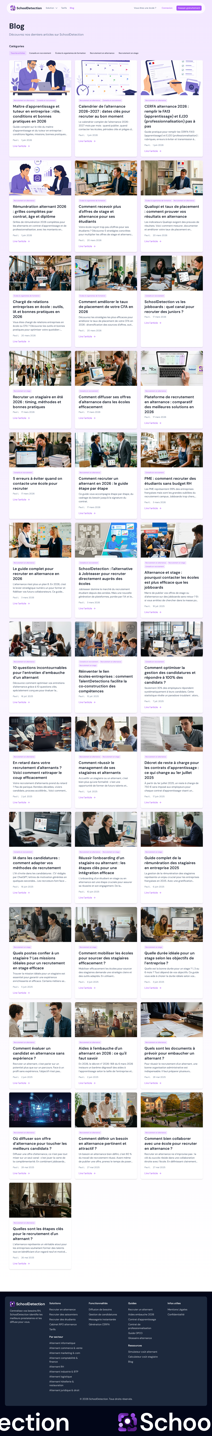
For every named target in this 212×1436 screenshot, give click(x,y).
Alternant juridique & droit (64, 1390)
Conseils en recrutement (40, 53)
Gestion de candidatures (103, 1314)
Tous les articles (18, 53)
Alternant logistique (60, 1376)
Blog (130, 1361)
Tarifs (52, 1329)
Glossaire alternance (140, 1338)
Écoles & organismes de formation (70, 53)
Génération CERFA (99, 1324)
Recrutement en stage (128, 53)
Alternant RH (56, 1366)
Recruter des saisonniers (63, 1314)
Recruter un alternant (140, 1309)
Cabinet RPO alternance (63, 1324)
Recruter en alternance (62, 1309)
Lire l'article (19, 146)
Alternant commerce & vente (65, 1348)
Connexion (167, 8)
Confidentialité (176, 1314)
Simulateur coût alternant (142, 1351)
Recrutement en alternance (102, 53)
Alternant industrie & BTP (63, 1371)
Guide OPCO (135, 1333)
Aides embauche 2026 (141, 1314)
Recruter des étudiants (62, 1319)
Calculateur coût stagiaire (143, 1356)
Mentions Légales (177, 1309)
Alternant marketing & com (64, 1353)
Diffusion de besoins (100, 1309)
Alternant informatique (62, 1343)
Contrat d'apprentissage (142, 1319)
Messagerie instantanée (102, 1319)
